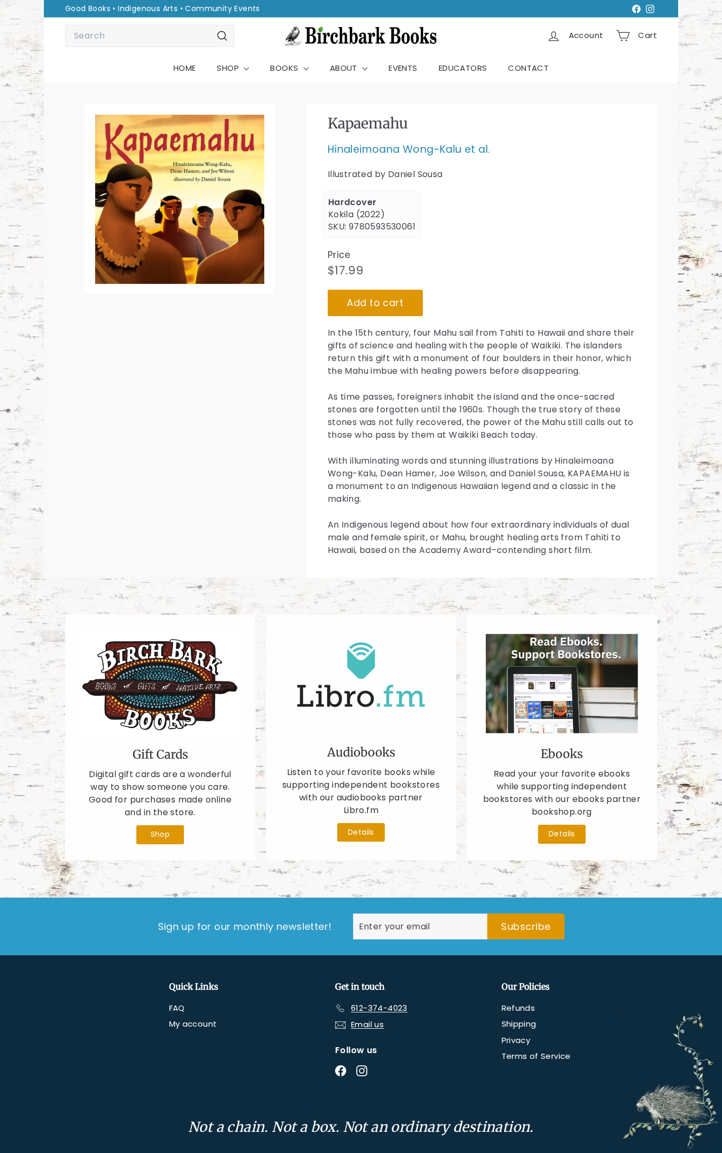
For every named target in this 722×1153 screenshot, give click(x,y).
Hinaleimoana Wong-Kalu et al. (409, 150)
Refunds (518, 1007)
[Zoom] (179, 199)
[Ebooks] (562, 683)
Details (361, 832)
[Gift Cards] (160, 684)
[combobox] (149, 36)
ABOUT (344, 67)
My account (193, 1023)
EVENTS (402, 67)
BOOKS (285, 67)
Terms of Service (536, 1056)
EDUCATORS (463, 67)
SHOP (229, 67)
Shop (160, 834)
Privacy (516, 1040)
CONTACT (528, 67)
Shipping (519, 1023)
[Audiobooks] (361, 683)
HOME (184, 67)
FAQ (177, 1007)
